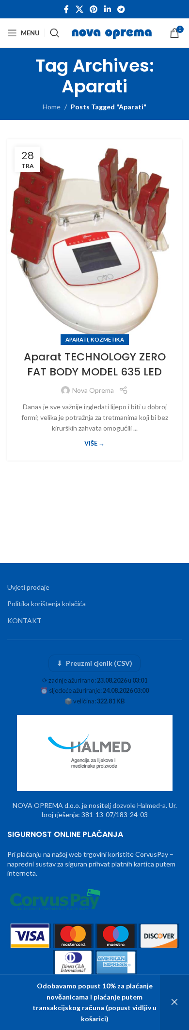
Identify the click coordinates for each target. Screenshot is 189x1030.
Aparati (76, 339)
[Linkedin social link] (107, 9)
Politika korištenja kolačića (46, 603)
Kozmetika (107, 339)
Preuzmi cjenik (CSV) (95, 663)
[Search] (54, 33)
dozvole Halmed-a (139, 805)
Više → (94, 443)
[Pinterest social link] (94, 9)
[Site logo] (112, 32)
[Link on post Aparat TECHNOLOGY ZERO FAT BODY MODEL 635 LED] (94, 239)
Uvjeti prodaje (28, 587)
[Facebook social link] (66, 9)
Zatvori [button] (174, 1002)
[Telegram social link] (121, 9)
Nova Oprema (93, 390)
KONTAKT (24, 620)
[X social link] (79, 9)
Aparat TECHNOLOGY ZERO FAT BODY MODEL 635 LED (95, 364)
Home (52, 107)
